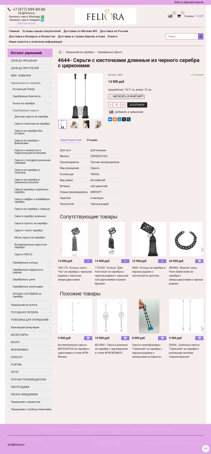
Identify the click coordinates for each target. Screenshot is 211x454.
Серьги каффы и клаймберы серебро (32, 200)
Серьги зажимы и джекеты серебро (32, 191)
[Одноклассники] (115, 119)
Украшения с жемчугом (25, 401)
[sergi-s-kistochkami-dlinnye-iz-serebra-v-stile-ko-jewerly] (80, 95)
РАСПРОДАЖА (20, 387)
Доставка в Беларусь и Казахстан (32, 36)
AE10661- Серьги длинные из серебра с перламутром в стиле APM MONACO (111, 348)
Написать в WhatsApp (128, 96)
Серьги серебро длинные (30, 216)
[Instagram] (93, 442)
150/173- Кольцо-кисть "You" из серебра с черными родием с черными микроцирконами (75, 273)
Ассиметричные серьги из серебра (31, 246)
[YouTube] (117, 442)
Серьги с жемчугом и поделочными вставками (30, 151)
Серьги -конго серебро (29, 230)
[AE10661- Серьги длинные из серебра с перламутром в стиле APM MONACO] (112, 316)
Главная (14, 31)
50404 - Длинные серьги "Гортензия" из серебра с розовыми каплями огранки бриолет (184, 350)
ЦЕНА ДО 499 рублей (24, 60)
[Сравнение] (170, 15)
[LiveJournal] (129, 119)
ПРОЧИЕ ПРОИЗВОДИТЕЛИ (28, 379)
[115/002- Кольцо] (112, 239)
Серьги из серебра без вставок (28, 132)
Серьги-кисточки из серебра (32, 123)
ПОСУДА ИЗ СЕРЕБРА (24, 312)
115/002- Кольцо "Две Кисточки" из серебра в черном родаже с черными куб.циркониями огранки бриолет (111, 275)
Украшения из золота (24, 304)
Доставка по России (114, 31)
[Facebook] (109, 442)
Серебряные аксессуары (28, 286)
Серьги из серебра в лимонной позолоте (27, 181)
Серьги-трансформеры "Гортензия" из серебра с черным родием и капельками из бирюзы (147, 350)
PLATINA (16, 364)
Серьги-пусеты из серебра (31, 223)
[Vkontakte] (101, 442)
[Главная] (60, 52)
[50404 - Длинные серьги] (186, 316)
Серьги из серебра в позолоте (27, 171)
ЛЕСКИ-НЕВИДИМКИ (24, 394)
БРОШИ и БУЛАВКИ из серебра (27, 295)
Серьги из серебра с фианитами (27, 142)
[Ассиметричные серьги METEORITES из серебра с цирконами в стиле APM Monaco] (75, 316)
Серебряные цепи (24, 279)
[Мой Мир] (119, 119)
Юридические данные (159, 429)
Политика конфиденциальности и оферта (95, 429)
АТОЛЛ (15, 342)
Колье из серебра (24, 103)
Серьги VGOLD (23, 254)
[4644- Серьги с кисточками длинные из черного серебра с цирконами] (74, 124)
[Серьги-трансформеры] (149, 316)
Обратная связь (58, 429)
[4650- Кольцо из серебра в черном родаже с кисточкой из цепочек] (149, 239)
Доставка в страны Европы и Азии (81, 36)
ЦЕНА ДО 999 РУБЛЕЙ (25, 68)
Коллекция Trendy (24, 89)
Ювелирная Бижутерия (25, 327)
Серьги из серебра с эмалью (32, 208)
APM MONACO (19, 349)
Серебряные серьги (109, 52)
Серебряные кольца (25, 262)
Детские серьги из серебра (31, 116)
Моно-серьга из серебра (30, 237)
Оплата (112, 36)
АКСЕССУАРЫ (19, 334)
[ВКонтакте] (110, 119)
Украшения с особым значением (31, 409)
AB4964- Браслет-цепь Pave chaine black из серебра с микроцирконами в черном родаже (186, 275)
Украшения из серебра (80, 52)
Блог (126, 429)
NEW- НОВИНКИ (21, 75)
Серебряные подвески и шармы (28, 271)
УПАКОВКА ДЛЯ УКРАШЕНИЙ (29, 319)
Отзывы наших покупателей (41, 31)
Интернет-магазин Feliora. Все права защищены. (173, 443)
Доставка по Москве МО (80, 31)
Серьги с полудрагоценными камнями (32, 161)
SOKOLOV (17, 357)
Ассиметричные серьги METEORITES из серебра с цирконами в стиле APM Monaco (74, 350)
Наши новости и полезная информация (35, 41)
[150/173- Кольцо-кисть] (75, 239)
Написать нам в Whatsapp (25, 16)
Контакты (137, 429)
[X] (124, 119)
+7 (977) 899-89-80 (28, 9)
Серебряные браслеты (27, 96)
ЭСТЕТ (15, 372)
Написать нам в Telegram (25, 19)
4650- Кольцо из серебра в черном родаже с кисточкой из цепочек (149, 271)
